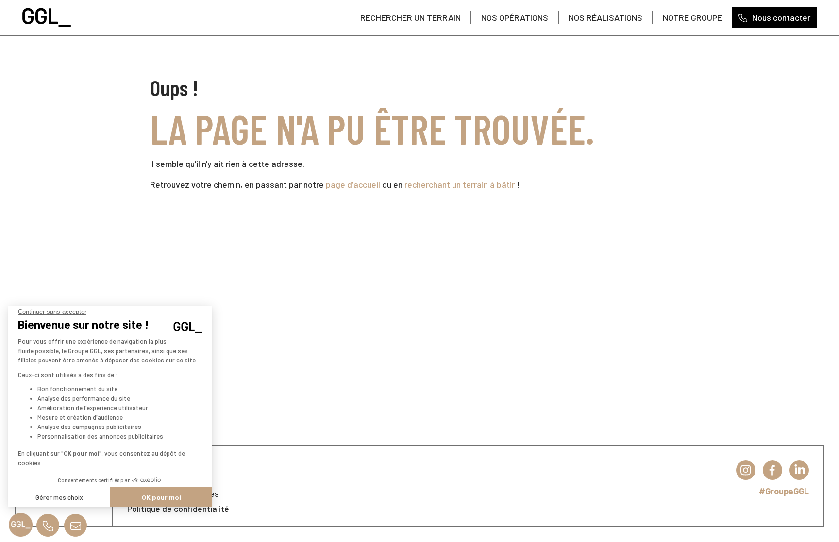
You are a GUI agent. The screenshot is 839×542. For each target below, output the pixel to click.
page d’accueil (353, 184)
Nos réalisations (605, 17)
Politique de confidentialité (178, 508)
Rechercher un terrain (410, 17)
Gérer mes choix (59, 497)
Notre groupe (692, 17)
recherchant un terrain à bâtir (459, 184)
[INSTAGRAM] (745, 470)
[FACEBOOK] (772, 470)
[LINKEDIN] (799, 470)
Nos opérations (514, 17)
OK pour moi (161, 497)
